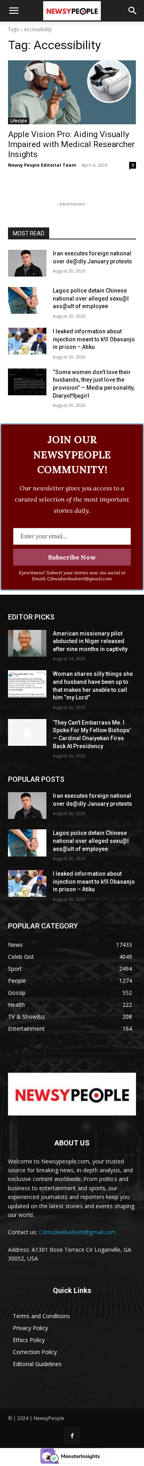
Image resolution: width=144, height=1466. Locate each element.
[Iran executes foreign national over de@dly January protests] (27, 263)
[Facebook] (72, 1435)
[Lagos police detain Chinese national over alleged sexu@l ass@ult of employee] (27, 300)
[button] (13, 11)
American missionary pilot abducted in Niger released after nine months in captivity (90, 641)
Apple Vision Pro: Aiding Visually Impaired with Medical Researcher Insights (71, 144)
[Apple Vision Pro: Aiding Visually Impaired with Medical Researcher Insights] (72, 92)
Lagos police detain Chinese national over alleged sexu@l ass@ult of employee (91, 298)
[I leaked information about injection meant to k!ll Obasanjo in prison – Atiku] (27, 341)
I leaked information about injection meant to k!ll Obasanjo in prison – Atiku (94, 339)
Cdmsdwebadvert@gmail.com (77, 1232)
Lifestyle (18, 120)
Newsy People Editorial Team (42, 165)
